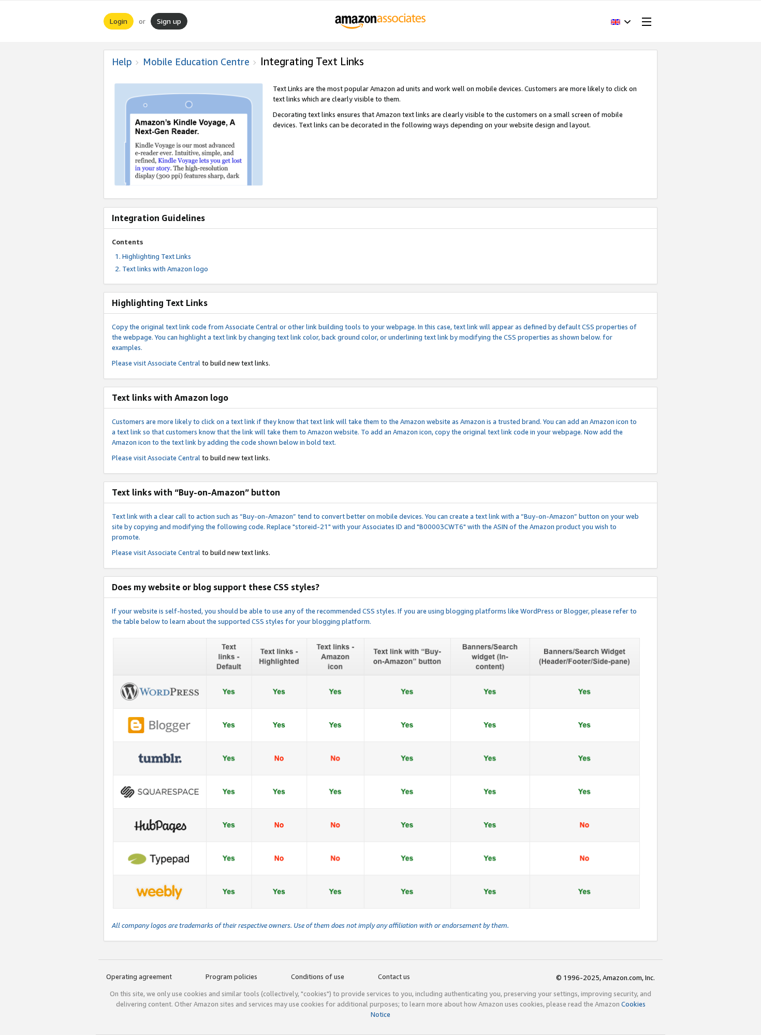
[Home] (380, 21)
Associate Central (174, 363)
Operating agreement (139, 976)
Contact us (394, 976)
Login (118, 21)
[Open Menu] (644, 21)
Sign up (169, 21)
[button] (621, 21)
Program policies (231, 976)
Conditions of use (317, 976)
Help (122, 61)
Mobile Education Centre (196, 61)
